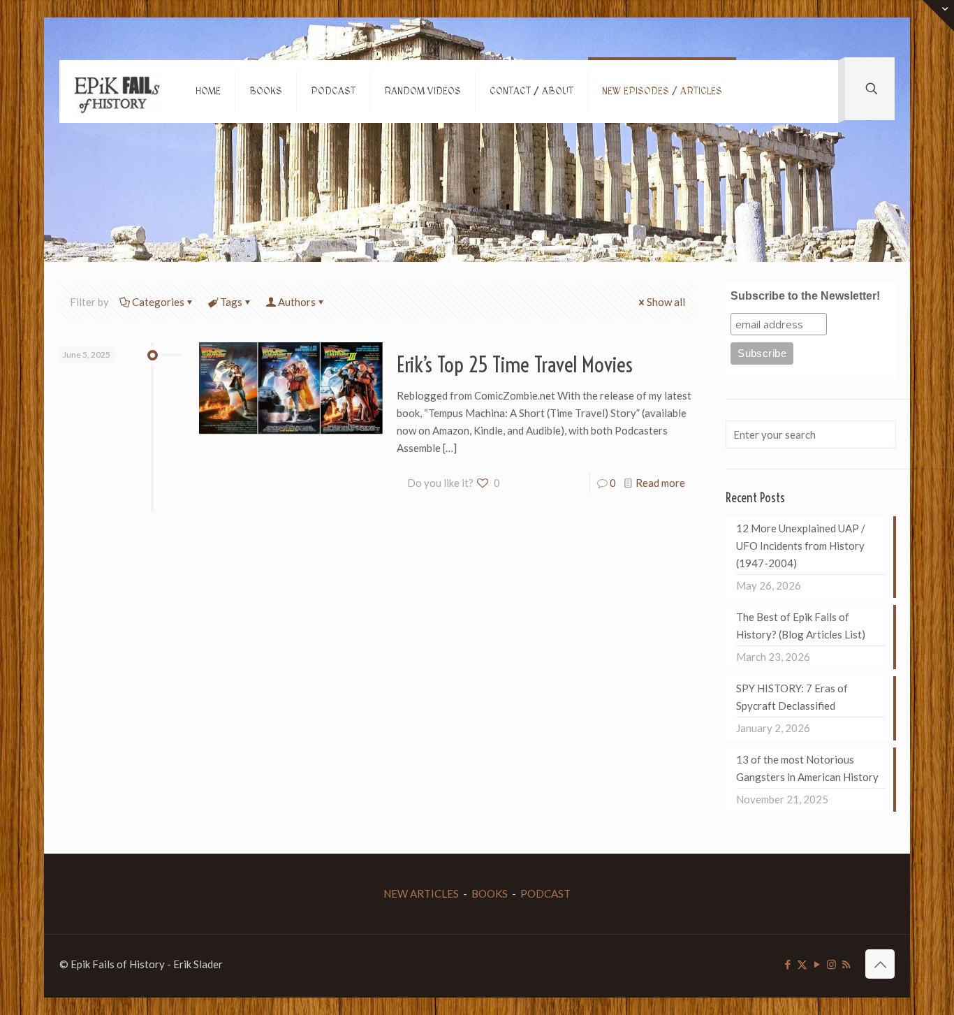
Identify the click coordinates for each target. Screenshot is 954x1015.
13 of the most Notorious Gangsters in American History (807, 768)
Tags (231, 301)
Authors (297, 301)
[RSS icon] (846, 964)
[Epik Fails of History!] (117, 91)
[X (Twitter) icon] (802, 964)
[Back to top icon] (880, 964)
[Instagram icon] (831, 964)
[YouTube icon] (817, 964)
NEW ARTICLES (421, 893)
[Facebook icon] (787, 964)
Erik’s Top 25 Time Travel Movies (515, 364)
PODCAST (545, 893)
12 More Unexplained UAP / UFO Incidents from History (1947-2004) (800, 545)
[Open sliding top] (938, 15)
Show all (666, 301)
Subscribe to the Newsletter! (805, 296)
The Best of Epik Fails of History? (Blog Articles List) (800, 626)
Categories (158, 301)
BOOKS (489, 893)
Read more (660, 482)
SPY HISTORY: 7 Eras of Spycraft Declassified (792, 697)
